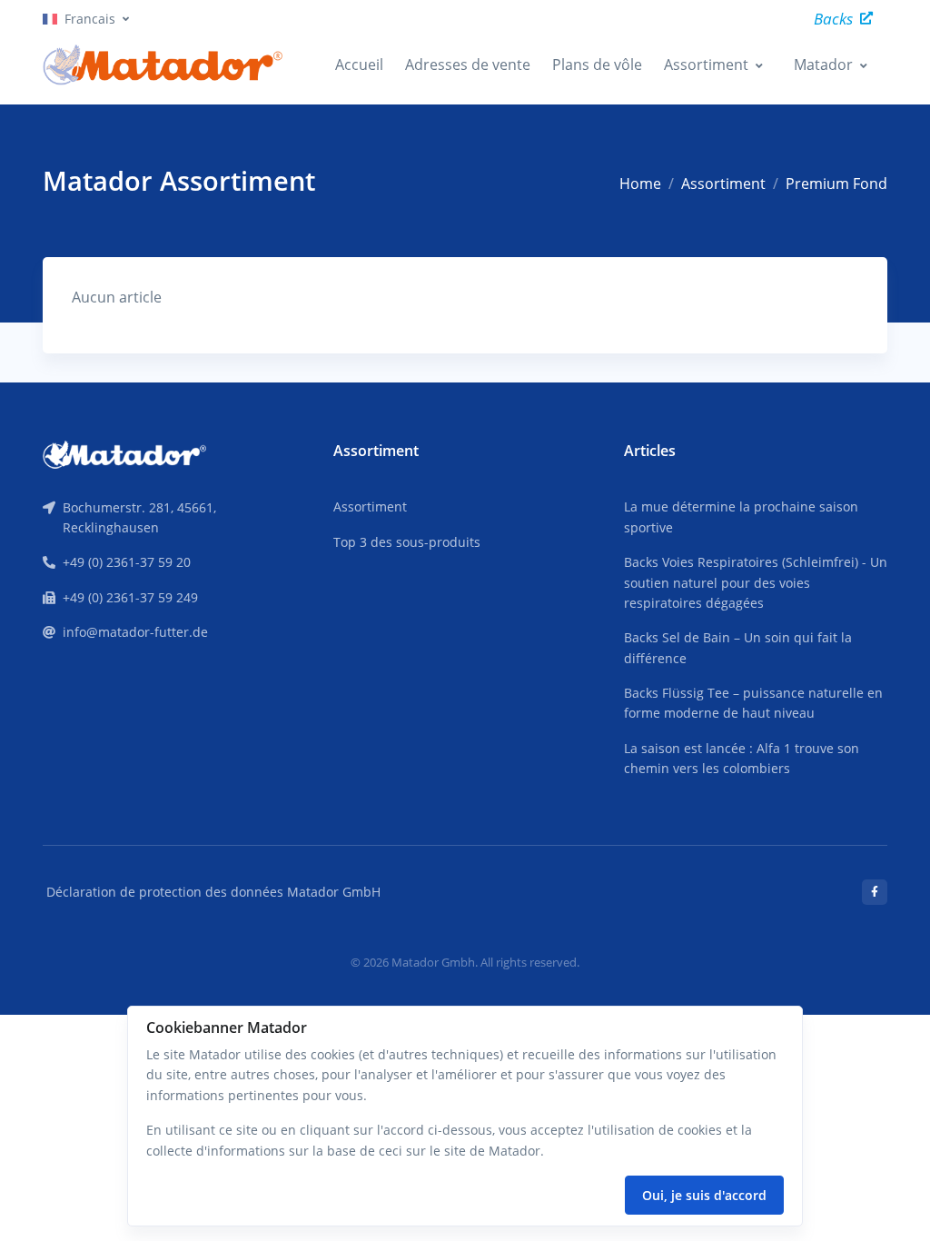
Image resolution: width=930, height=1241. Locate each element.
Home (640, 184)
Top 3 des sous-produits (406, 542)
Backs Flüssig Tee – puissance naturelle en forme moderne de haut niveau (753, 702)
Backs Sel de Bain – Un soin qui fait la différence (738, 647)
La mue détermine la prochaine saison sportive (741, 516)
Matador (823, 64)
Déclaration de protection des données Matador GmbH (213, 891)
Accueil (359, 64)
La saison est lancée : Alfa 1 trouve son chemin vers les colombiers (741, 758)
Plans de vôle (597, 64)
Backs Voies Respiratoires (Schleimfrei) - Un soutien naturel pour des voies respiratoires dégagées (755, 582)
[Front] (124, 453)
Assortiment (706, 64)
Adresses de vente (467, 64)
